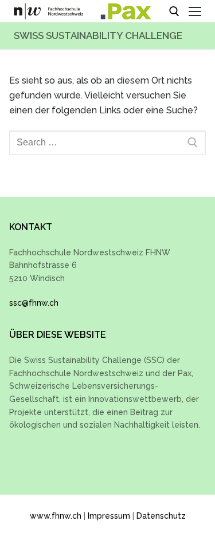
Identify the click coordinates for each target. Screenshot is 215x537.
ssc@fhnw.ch (33, 302)
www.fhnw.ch (55, 515)
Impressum (109, 515)
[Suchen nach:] (107, 143)
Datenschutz (161, 515)
